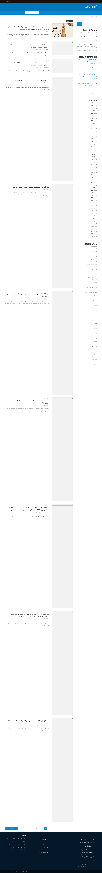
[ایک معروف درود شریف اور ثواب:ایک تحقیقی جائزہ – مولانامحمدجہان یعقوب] (62, 30)
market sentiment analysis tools (89, 83)
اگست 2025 (94, 118)
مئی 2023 (94, 187)
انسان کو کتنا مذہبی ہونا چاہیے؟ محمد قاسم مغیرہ (28, 721)
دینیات (48, 24)
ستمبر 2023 (94, 177)
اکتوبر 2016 (94, 231)
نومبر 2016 (94, 228)
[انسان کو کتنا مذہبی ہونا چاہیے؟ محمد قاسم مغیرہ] (62, 769)
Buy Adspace (45, 839)
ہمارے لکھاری (44, 854)
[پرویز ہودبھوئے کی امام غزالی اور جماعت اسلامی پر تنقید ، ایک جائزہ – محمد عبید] (62, 556)
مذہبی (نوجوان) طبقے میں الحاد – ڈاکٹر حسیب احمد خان (28, 401)
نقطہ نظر (80, 12)
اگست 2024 (94, 149)
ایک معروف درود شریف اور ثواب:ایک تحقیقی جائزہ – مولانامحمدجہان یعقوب (29, 27)
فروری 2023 (94, 195)
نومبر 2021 (94, 223)
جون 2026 (94, 108)
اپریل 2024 (94, 159)
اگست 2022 (94, 210)
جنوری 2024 (94, 167)
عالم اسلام (73, 12)
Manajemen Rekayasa (92, 67)
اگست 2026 (94, 102)
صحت (64, 12)
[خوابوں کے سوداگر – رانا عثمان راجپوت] (62, 129)
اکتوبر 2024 (94, 144)
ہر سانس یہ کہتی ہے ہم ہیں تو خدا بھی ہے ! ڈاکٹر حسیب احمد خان (29, 63)
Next (12, 828)
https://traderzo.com (92, 59)
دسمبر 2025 (94, 115)
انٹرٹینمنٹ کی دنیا (44, 12)
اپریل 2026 (94, 113)
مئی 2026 (94, 110)
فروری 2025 (94, 133)
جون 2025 (94, 123)
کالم (91, 12)
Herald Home (45, 842)
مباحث (48, 505)
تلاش (96, 20)
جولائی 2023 (94, 182)
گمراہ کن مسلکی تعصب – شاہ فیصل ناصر (31, 187)
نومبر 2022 (94, 203)
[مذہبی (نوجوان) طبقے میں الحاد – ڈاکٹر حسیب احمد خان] (62, 449)
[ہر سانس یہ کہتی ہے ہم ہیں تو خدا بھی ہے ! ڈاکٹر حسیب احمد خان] (62, 66)
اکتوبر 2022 (94, 205)
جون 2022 (94, 215)
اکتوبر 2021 (94, 226)
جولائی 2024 (94, 151)
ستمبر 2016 (94, 233)
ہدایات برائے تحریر (42, 852)
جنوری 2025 (94, 136)
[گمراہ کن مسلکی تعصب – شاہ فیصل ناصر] (62, 235)
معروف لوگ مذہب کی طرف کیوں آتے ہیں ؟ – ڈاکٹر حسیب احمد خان (30, 45)
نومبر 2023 (94, 172)
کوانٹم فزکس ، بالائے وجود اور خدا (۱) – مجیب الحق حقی (28, 295)
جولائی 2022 (94, 213)
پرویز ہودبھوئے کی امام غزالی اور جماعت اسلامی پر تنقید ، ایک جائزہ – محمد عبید (29, 508)
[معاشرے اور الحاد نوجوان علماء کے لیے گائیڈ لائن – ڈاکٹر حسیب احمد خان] (62, 662)
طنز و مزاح (53, 12)
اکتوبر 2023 (94, 174)
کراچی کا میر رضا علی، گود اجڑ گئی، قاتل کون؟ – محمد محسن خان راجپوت (87, 61)
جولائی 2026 (94, 105)
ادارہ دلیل (45, 844)
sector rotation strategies (91, 74)
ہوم (96, 16)
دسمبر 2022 (94, 200)
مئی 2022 (94, 218)
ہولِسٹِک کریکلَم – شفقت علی (88, 845)
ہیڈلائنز (86, 12)
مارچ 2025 (94, 131)
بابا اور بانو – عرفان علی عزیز (86, 860)
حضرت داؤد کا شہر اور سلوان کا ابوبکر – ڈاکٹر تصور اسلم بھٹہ (87, 76)
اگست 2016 (94, 236)
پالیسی (46, 847)
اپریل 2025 (94, 128)
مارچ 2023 (94, 192)
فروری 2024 (94, 164)
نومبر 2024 (94, 141)
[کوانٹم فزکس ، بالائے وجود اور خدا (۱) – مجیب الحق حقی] (62, 342)
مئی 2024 (94, 156)
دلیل (48, 291)
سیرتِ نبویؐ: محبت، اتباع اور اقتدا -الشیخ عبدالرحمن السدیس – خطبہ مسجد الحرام (87, 46)
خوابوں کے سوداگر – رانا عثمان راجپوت (30, 80)
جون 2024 (94, 154)
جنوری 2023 (94, 197)
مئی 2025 (94, 126)
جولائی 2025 (94, 120)
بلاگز (95, 12)
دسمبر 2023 (94, 169)
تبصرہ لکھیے (39, 31)
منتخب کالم (47, 398)
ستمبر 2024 (94, 146)
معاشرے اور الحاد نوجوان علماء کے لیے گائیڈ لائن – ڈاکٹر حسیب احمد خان (30, 615)
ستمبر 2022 (94, 208)
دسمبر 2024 (94, 138)
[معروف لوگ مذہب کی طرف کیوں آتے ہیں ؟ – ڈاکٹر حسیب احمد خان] (62, 48)
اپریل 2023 (94, 190)
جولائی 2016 (94, 239)
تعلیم (68, 12)
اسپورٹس (60, 12)
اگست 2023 (94, 179)
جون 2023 (94, 185)
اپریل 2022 (94, 221)
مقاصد (46, 849)
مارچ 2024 (94, 162)
